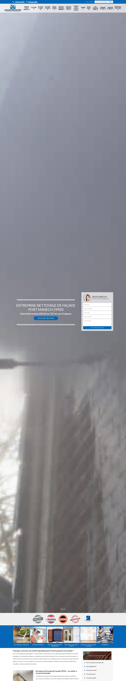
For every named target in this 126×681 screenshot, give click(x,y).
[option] (63, 340)
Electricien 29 (33, 8)
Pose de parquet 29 (89, 8)
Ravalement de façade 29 (103, 8)
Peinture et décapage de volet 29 (68, 8)
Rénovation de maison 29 (110, 8)
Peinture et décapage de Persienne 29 (61, 8)
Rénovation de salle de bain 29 (118, 8)
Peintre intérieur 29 (54, 8)
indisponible (20, 1)
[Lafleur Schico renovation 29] (12, 8)
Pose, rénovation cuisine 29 (95, 8)
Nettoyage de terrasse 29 (47, 8)
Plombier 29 (83, 8)
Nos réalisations (46, 318)
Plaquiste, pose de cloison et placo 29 (76, 8)
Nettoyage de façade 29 (40, 8)
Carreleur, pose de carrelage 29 (26, 8)
